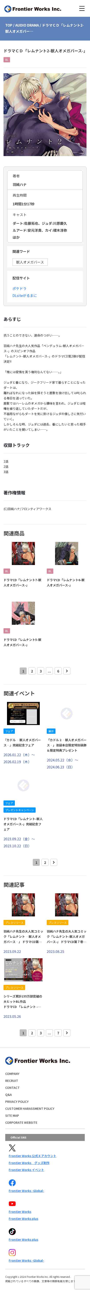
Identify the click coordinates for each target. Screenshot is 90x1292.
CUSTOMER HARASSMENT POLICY (29, 1108)
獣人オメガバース (30, 262)
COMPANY (12, 1073)
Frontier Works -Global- (26, 1190)
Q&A (8, 1094)
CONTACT (12, 1087)
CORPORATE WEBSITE (21, 1122)
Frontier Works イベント (26, 1170)
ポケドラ (19, 288)
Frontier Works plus (23, 1218)
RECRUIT (11, 1080)
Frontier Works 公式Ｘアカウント (32, 1156)
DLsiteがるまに (24, 295)
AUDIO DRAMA (27, 25)
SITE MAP (12, 1115)
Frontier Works (20, 1211)
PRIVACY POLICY (17, 1101)
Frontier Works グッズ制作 (29, 1163)
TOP (8, 25)
